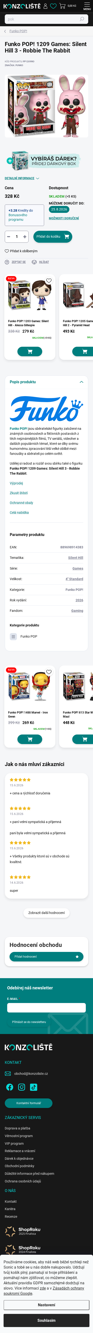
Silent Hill (75, 558)
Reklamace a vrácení (20, 1151)
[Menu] (87, 6)
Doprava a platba (17, 1128)
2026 (79, 600)
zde (43, 1288)
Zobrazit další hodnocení (46, 913)
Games (77, 568)
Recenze (11, 1216)
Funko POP (29, 636)
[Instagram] (21, 1086)
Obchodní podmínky (19, 1166)
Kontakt (11, 1201)
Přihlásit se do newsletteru (29, 1022)
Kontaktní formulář (28, 1103)
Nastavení (46, 1305)
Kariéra (10, 1209)
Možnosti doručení (64, 218)
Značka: (14, 65)
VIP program (14, 1143)
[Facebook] (9, 1086)
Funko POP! (18, 428)
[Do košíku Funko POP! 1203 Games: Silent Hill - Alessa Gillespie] (29, 351)
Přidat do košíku (48, 236)
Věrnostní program (19, 1136)
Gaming (77, 611)
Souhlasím (46, 1320)
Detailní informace (19, 178)
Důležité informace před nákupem (29, 1174)
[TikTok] (33, 1086)
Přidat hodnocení (26, 956)
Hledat (82, 19)
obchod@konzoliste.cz (31, 1074)
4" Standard (74, 579)
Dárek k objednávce (19, 1158)
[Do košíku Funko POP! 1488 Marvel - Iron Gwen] (29, 739)
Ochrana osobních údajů (23, 1181)
